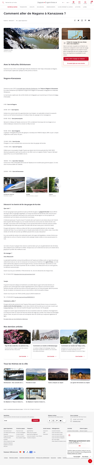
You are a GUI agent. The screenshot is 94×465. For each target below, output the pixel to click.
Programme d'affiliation (8, 436)
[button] (3, 185)
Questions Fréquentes (8, 443)
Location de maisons (56, 430)
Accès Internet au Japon (65, 7)
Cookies (59, 457)
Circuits (32, 7)
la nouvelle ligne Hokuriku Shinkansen (27, 88)
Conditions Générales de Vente (27, 457)
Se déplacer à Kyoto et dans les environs (36, 401)
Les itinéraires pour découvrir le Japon (15, 409)
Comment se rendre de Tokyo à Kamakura (73, 346)
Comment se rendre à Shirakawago (45, 346)
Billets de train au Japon (32, 432)
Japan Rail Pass (30, 430)
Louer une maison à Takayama (58, 437)
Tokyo (56, 95)
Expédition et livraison (8, 444)
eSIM (44, 432)
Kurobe (32, 195)
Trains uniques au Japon (55, 382)
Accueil (5, 409)
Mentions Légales (13, 457)
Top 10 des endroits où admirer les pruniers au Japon (17, 346)
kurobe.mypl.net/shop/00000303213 (25, 297)
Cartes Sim (45, 430)
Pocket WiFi (45, 434)
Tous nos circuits (19, 430)
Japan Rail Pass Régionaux (32, 434)
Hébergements (50, 7)
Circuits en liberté (19, 434)
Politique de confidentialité (42, 457)
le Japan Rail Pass (8, 308)
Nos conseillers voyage (21, 437)
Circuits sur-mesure (20, 436)
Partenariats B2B (7, 437)
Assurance (53, 457)
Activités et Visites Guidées (72, 430)
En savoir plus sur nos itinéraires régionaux (16, 319)
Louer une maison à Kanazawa (58, 436)
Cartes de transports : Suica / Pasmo (34, 436)
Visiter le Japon (12, 7)
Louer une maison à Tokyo (57, 432)
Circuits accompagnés (20, 432)
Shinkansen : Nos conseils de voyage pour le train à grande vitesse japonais (14, 382)
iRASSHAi (5, 446)
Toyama (52, 195)
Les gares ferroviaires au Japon (80, 382)
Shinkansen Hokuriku (9, 195)
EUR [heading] (67, 2)
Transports (23, 7)
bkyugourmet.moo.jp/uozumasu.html (24, 274)
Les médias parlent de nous (9, 432)
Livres (85, 7)
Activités (77, 7)
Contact (6, 457)
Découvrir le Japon (83, 430)
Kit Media (5, 439)
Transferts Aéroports (31, 437)
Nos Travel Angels (55, 439)
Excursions (40, 7)
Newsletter (6, 434)
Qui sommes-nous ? (8, 430)
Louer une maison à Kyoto (57, 434)
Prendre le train (31, 382)
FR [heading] (62, 2)
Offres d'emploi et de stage (9, 441)
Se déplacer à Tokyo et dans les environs (14, 401)
